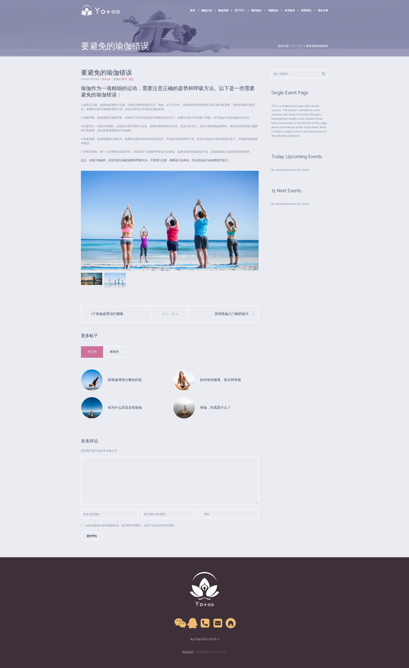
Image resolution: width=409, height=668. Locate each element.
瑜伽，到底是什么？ (215, 408)
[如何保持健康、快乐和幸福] (184, 380)
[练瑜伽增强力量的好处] (91, 380)
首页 (293, 45)
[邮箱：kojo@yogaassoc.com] (218, 623)
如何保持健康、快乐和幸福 (220, 380)
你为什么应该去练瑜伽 (125, 408)
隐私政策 (187, 652)
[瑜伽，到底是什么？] (184, 407)
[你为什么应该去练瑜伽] (91, 407)
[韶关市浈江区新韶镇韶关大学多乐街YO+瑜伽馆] (231, 623)
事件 (301, 45)
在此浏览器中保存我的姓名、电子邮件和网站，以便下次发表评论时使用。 (131, 525)
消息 (131, 79)
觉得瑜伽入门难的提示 (232, 314)
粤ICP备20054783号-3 (204, 639)
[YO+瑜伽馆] (204, 589)
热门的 (92, 351)
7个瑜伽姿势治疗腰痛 (107, 314)
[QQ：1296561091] (192, 623)
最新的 (114, 351)
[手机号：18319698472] (205, 623)
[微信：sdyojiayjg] (179, 623)
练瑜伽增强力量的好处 (125, 380)
